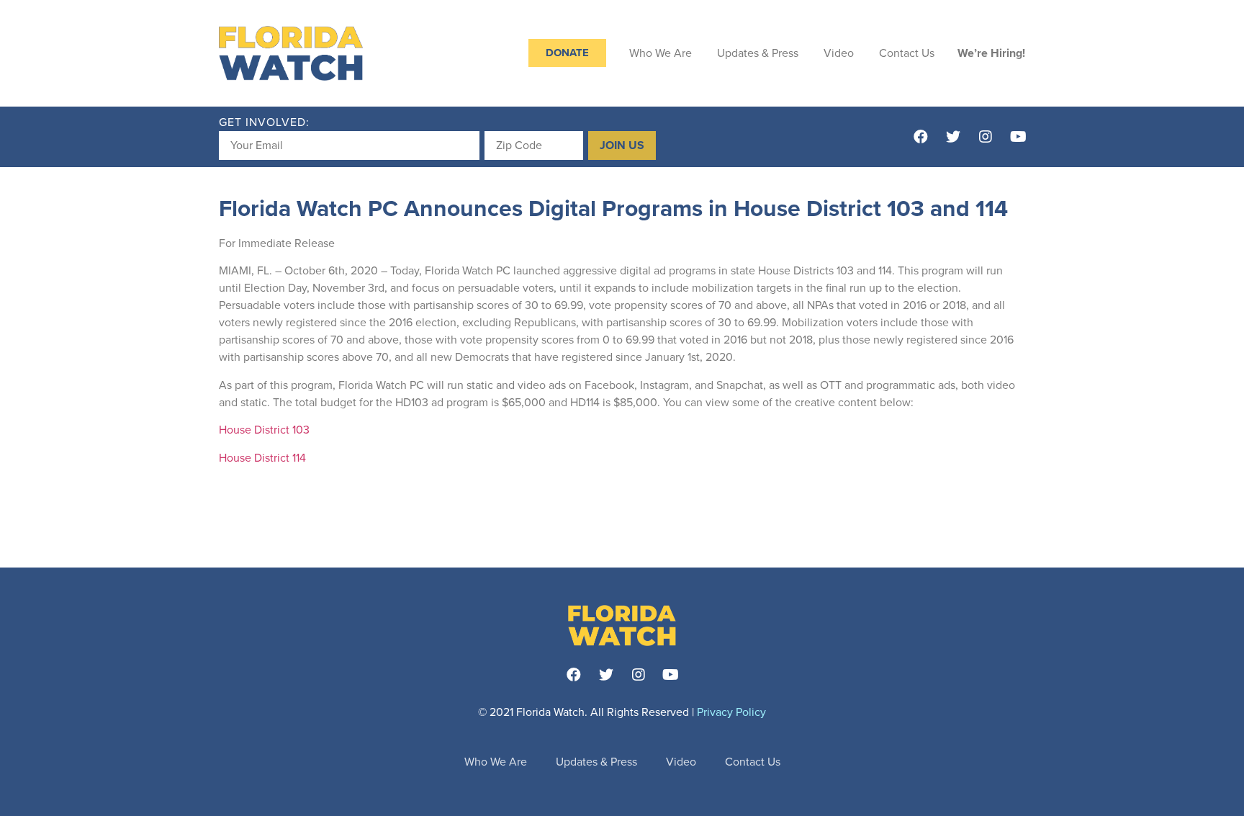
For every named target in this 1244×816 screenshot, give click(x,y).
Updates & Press (757, 53)
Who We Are (660, 53)
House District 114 (262, 458)
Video (839, 53)
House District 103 (264, 430)
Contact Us (906, 53)
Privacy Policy (731, 712)
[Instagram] (985, 136)
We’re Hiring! (991, 53)
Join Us (622, 145)
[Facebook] (920, 136)
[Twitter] (953, 136)
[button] (567, 53)
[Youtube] (1018, 136)
